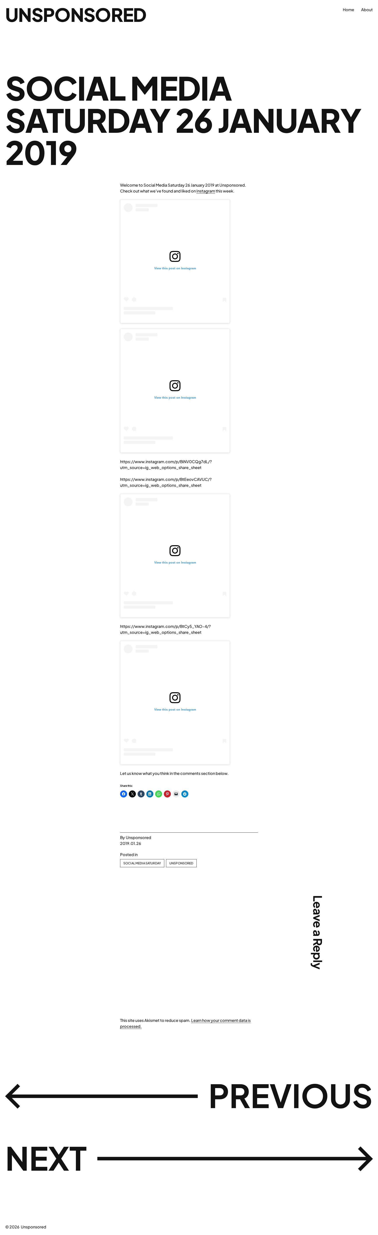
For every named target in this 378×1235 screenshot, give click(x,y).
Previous (290, 1095)
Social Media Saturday (142, 863)
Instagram (205, 190)
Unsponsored (75, 14)
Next (46, 1157)
